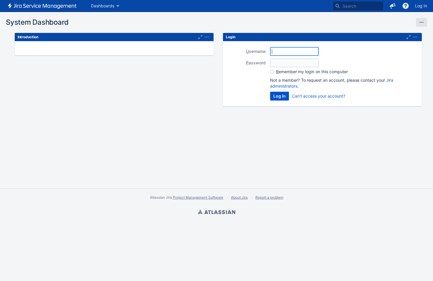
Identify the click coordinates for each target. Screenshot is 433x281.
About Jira (239, 197)
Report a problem (269, 197)
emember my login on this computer (312, 71)
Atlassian (216, 212)
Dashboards (102, 5)
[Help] (405, 6)
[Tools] (421, 22)
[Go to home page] (42, 6)
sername (256, 51)
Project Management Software (198, 197)
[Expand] (207, 37)
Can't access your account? (318, 95)
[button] (392, 6)
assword (256, 62)
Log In (421, 5)
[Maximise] (200, 37)
